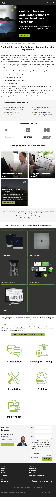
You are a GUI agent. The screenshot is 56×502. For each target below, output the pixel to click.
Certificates (4, 473)
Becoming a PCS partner (36, 475)
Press (2, 470)
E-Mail (31, 432)
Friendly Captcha (48, 455)
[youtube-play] (49, 492)
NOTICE (39, 488)
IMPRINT (27, 488)
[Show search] (47, 2)
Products (9, 43)
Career (3, 468)
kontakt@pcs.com (11, 441)
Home (3, 43)
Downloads (32, 468)
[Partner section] (50, 2)
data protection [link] (45, 441)
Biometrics (4, 481)
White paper (32, 470)
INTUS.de (4, 475)
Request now (24, 35)
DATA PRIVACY (18, 488)
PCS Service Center (35, 473)
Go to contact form (7, 444)
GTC (34, 488)
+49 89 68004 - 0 (11, 439)
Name (31, 427)
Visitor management (19, 43)
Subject (32, 436)
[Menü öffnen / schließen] (53, 2)
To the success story (9, 202)
